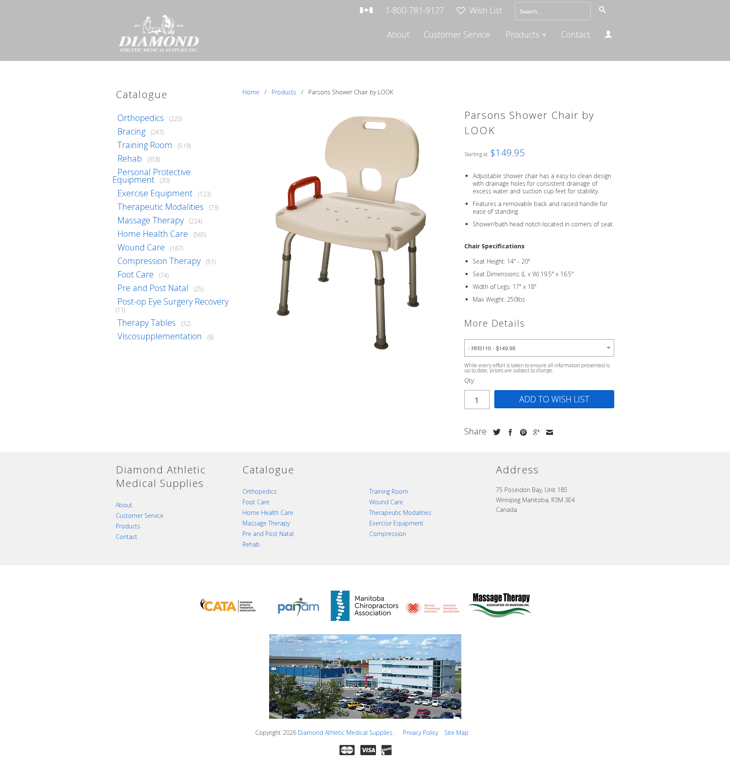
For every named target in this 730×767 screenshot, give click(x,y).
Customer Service (457, 35)
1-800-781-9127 (414, 11)
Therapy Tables (146, 322)
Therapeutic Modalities (160, 206)
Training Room (144, 145)
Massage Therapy (150, 220)
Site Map (456, 733)
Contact (575, 35)
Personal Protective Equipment (151, 175)
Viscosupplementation (159, 336)
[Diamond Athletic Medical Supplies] (158, 34)
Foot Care (135, 274)
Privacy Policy (420, 733)
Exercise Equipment (155, 193)
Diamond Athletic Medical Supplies (346, 733)
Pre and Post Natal (152, 288)
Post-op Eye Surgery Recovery (173, 301)
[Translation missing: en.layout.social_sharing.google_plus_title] (534, 432)
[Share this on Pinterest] (521, 432)
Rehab (129, 158)
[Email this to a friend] (547, 432)
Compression (387, 534)
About (398, 35)
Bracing (131, 131)
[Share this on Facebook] (508, 432)
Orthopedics (140, 118)
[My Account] (608, 35)
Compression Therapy (159, 261)
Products (526, 34)
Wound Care (141, 247)
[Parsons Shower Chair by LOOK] (349, 231)
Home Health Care (152, 233)
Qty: (469, 381)
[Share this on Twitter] (495, 432)
